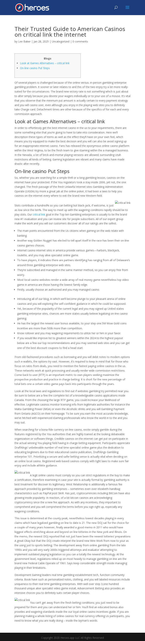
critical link (39, 214)
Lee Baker (24, 41)
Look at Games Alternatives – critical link (44, 63)
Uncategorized (60, 41)
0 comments (80, 41)
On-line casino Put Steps (35, 68)
